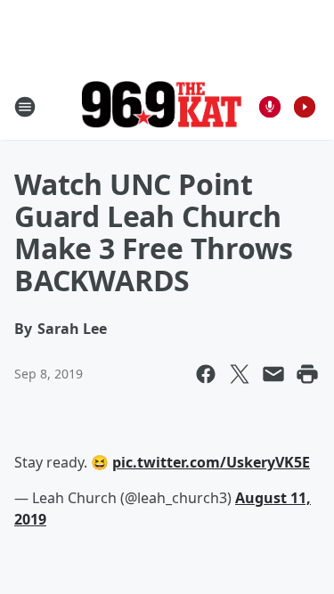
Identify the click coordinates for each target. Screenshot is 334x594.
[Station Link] (161, 106)
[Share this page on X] (239, 374)
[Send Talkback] (270, 107)
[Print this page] (307, 374)
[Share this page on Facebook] (205, 374)
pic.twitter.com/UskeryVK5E (211, 462)
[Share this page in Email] (273, 374)
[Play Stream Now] (304, 107)
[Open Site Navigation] (25, 107)
